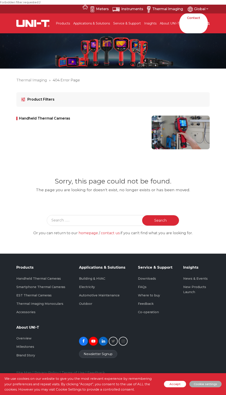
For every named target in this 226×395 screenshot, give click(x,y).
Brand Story (25, 355)
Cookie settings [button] (205, 384)
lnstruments (132, 9)
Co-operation (148, 312)
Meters (102, 9)
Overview (24, 338)
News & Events (195, 279)
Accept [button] (175, 384)
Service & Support (127, 23)
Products (63, 23)
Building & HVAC (92, 279)
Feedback (146, 304)
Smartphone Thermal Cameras (40, 287)
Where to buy (149, 295)
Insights (150, 23)
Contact (193, 18)
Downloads (147, 279)
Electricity (87, 287)
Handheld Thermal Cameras (38, 279)
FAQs (142, 287)
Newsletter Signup (98, 354)
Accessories (26, 312)
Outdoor (85, 304)
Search (160, 220)
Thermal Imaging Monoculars (39, 304)
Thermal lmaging (167, 9)
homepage (88, 233)
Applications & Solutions (91, 23)
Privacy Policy (46, 373)
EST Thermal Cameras (34, 295)
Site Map (24, 373)
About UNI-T (169, 23)
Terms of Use (73, 373)
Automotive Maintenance (99, 295)
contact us (110, 233)
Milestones (25, 347)
